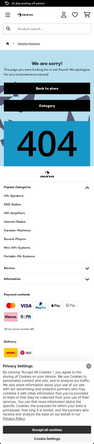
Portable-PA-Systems (19, 256)
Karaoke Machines (29, 43)
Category (47, 106)
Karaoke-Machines (17, 230)
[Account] (63, 14)
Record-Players (15, 239)
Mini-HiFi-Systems (17, 248)
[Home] (12, 43)
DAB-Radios (12, 204)
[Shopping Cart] (87, 15)
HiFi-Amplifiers (14, 213)
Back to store (47, 88)
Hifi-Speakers (13, 196)
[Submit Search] (8, 29)
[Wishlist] (75, 15)
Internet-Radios (15, 222)
